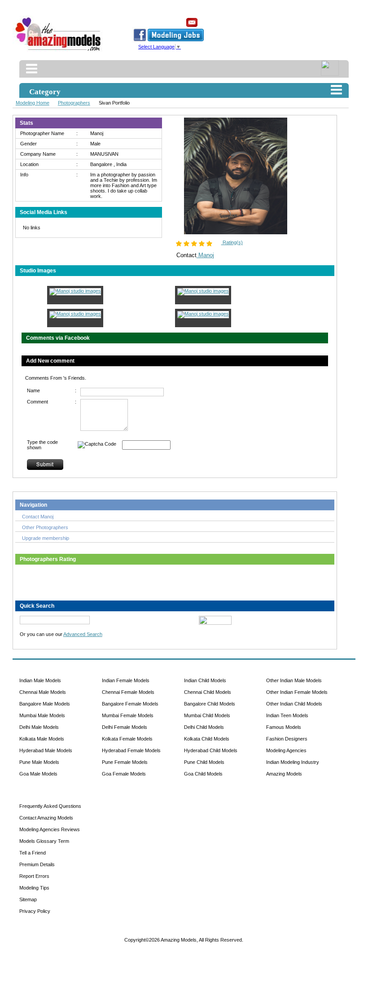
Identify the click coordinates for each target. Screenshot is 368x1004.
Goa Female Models (124, 773)
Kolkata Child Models (206, 738)
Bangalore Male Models (44, 703)
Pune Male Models (39, 762)
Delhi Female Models (124, 727)
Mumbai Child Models (207, 715)
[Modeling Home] (59, 51)
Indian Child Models (205, 680)
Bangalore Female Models (130, 703)
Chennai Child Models (207, 692)
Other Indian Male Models (294, 680)
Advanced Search (82, 634)
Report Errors (34, 876)
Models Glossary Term (44, 841)
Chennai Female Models (128, 692)
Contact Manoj (37, 516)
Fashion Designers (286, 738)
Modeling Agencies (286, 750)
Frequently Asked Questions (50, 806)
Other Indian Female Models (297, 692)
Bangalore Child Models (209, 703)
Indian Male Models (40, 680)
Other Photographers (45, 527)
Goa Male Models (38, 773)
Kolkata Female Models (127, 738)
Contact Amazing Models (46, 817)
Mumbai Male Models (42, 715)
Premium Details (37, 864)
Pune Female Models (125, 762)
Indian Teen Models (287, 715)
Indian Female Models (125, 680)
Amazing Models (284, 773)
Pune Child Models (204, 762)
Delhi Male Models (39, 727)
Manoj (205, 255)
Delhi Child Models (204, 727)
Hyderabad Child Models (210, 750)
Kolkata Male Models (41, 738)
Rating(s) (232, 242)
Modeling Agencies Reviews (49, 829)
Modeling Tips (34, 887)
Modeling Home (32, 102)
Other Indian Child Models (294, 703)
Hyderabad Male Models (45, 750)
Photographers (74, 102)
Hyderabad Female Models (131, 750)
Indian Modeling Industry (292, 762)
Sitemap (28, 899)
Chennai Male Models (42, 692)
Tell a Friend (32, 852)
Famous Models (283, 727)
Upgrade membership (45, 538)
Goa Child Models (203, 773)
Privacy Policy (34, 911)
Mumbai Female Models (127, 715)
